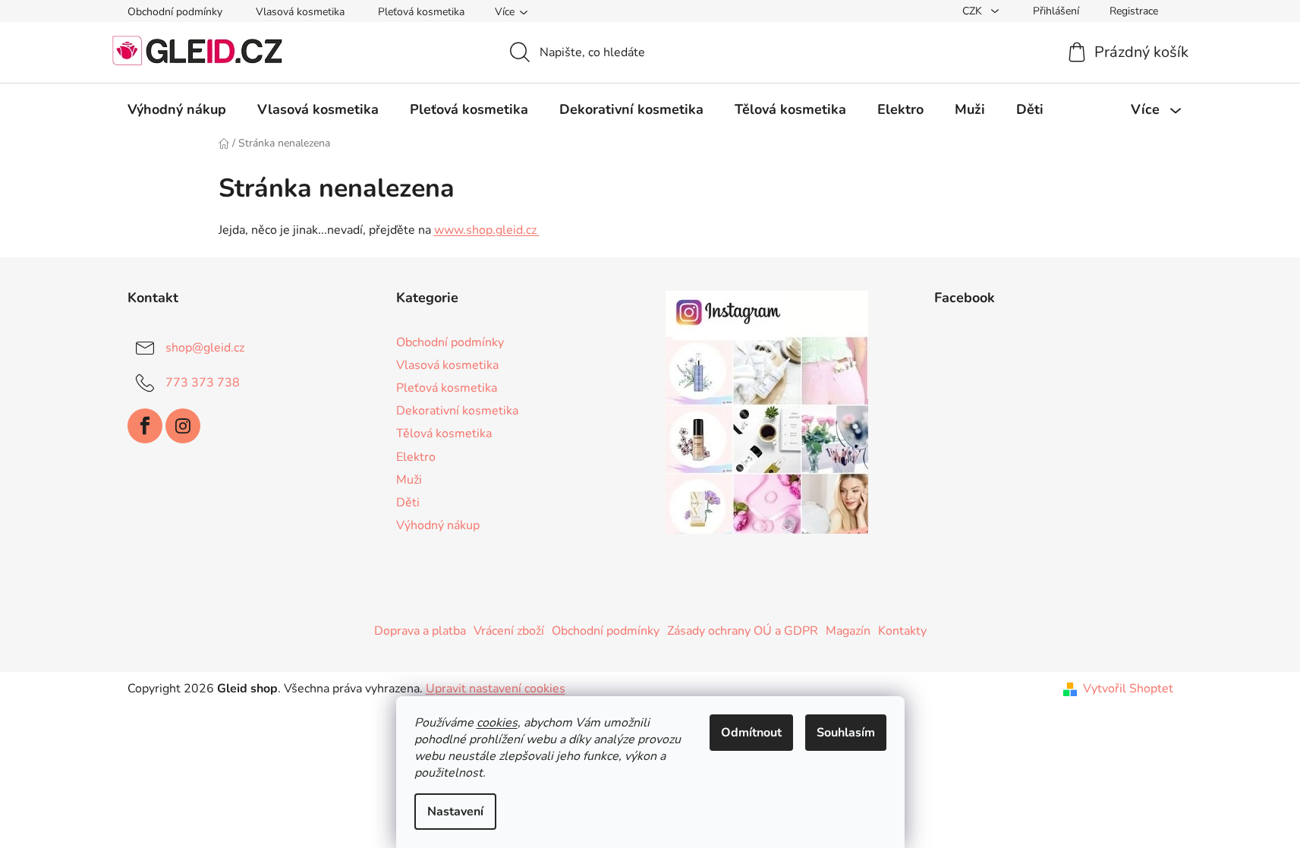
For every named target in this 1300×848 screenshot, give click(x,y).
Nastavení (455, 811)
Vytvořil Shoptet (1128, 688)
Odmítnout (751, 732)
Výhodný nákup (438, 525)
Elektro (416, 457)
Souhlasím (846, 732)
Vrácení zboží (509, 631)
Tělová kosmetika (444, 433)
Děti (408, 502)
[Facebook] (144, 425)
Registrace (1134, 11)
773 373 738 (202, 382)
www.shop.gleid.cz (487, 230)
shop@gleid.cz (204, 347)
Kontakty (902, 631)
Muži (409, 479)
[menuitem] (176, 109)
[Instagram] (182, 425)
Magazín (848, 631)
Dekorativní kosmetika (457, 410)
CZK (973, 11)
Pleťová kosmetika (421, 12)
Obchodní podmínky (174, 12)
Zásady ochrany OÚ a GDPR (742, 631)
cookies (497, 722)
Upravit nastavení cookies (495, 688)
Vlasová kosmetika (300, 12)
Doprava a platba (420, 631)
